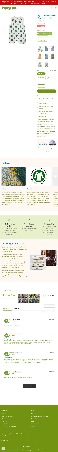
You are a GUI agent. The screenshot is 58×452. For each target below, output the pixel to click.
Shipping (4, 414)
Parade (7, 449)
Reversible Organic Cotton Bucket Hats (42, 143)
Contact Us (5, 424)
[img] (55, 21)
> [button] (29, 386)
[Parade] (9, 8)
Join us (32, 410)
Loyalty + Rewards (36, 424)
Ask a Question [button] (50, 306)
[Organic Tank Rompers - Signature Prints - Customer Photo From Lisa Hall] (36, 300)
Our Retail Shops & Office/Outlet (39, 416)
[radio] (44, 33)
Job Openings (34, 426)
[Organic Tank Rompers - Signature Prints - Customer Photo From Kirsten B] (25, 300)
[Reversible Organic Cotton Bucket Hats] (52, 144)
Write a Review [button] (50, 295)
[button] (48, 8)
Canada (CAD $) (29, 446)
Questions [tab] (16, 308)
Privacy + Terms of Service (9, 426)
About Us (33, 414)
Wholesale (33, 419)
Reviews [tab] (5, 308)
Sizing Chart (5, 421)
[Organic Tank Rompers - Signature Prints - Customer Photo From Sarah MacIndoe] (36, 296)
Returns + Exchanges (7, 416)
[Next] (29, 29)
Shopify (16, 449)
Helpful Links (4, 410)
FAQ (3, 419)
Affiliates (33, 421)
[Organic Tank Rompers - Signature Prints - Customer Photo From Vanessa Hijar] (31, 300)
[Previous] (3, 29)
